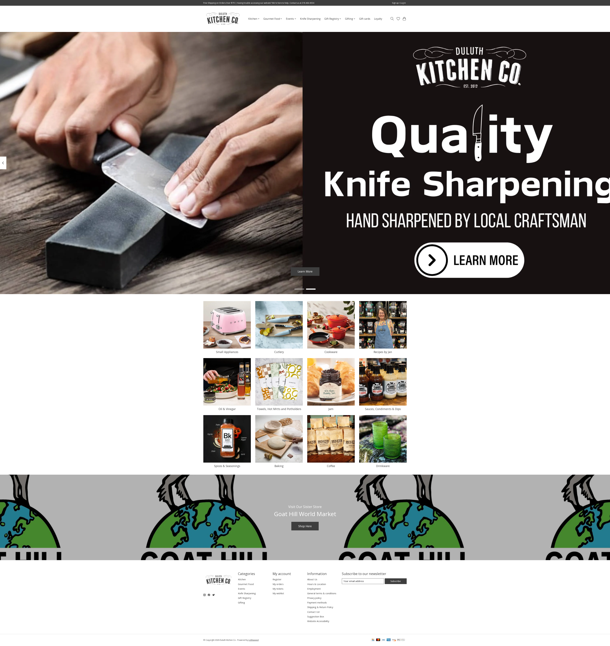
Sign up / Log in (399, 3)
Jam (330, 409)
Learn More (305, 271)
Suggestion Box (315, 616)
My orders (278, 584)
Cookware (331, 352)
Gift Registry (244, 597)
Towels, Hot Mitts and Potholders (279, 409)
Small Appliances (227, 352)
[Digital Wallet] (401, 640)
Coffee (331, 466)
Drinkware (383, 466)
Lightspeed (254, 640)
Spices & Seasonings (227, 466)
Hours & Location (316, 584)
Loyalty (378, 18)
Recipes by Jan (383, 352)
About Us (312, 579)
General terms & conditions (321, 593)
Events (241, 588)
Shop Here (305, 526)
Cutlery (279, 352)
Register (277, 579)
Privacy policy (314, 597)
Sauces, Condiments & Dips (383, 409)
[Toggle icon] (392, 19)
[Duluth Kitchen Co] (222, 19)
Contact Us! (313, 611)
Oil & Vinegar (227, 409)
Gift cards (364, 18)
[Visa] (383, 640)
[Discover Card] (394, 640)
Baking (279, 466)
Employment (314, 588)
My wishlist (278, 593)
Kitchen (242, 579)
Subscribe (395, 581)
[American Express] (389, 640)
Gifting (241, 602)
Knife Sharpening (310, 18)
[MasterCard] (378, 640)
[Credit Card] (373, 640)
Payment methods (317, 602)
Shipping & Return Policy (320, 607)
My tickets (278, 588)
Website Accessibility (318, 621)
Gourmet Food (246, 584)
